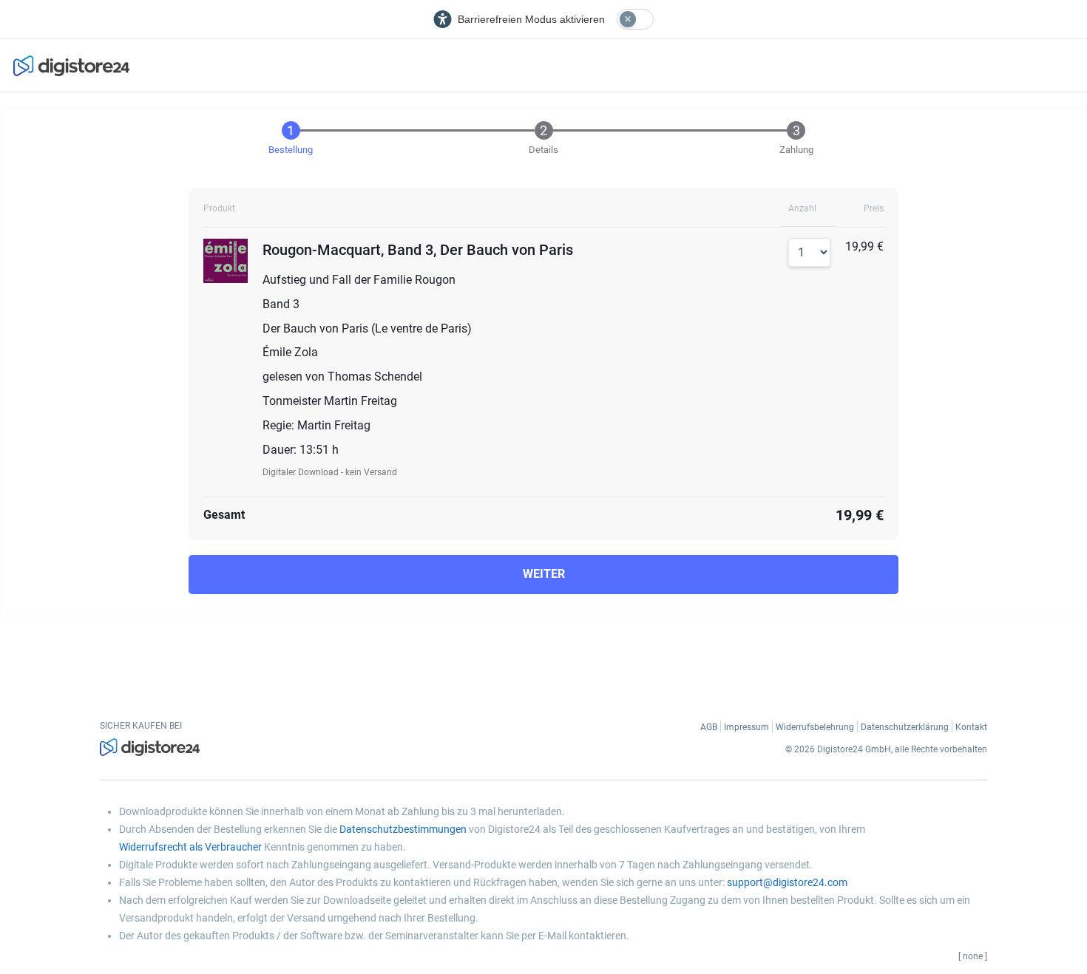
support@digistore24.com (787, 882)
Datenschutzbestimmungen (403, 829)
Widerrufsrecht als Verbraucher (190, 847)
